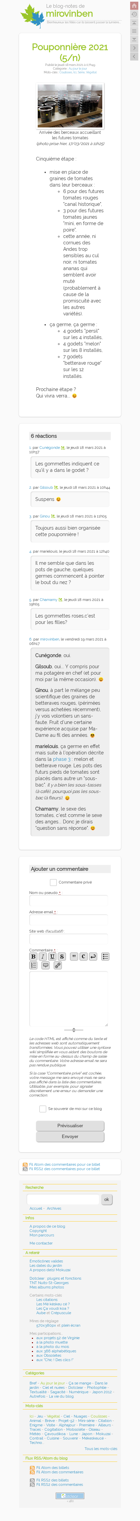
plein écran (71, 1325)
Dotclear (75, 1387)
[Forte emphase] (33, 956)
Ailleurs (104, 1425)
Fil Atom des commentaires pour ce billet (64, 1164)
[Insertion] (52, 956)
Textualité (38, 1392)
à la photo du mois (52, 1347)
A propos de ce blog (47, 1226)
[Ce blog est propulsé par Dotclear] (70, 1496)
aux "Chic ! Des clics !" (54, 1360)
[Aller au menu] (134, 31)
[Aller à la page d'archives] (134, 14)
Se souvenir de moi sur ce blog (75, 1109)
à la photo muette (52, 1342)
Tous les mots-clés (101, 1449)
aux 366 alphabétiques (56, 1351)
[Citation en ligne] (74, 956)
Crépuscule (61, 1313)
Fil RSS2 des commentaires (59, 1484)
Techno (36, 1443)
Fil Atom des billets (52, 1468)
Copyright (38, 1231)
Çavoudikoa (55, 1434)
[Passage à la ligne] (93, 956)
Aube (41, 1313)
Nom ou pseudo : (46, 893)
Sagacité (57, 1392)
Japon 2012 (102, 1392)
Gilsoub (46, 487)
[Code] (84, 956)
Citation (104, 1421)
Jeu (40, 1416)
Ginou (45, 516)
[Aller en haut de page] (134, 23)
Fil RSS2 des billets (52, 1480)
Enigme (36, 1425)
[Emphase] (43, 956)
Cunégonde (49, 447)
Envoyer (70, 1136)
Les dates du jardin (46, 1265)
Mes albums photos (47, 1287)
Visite (50, 1425)
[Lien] (58, 965)
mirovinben (49, 639)
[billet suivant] (134, 56)
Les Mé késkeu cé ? (53, 1304)
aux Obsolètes (48, 1355)
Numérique (78, 1392)
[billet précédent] (134, 48)
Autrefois (37, 1396)
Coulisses (65, 72)
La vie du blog (61, 1396)
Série (81, 72)
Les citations (46, 1300)
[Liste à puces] (105, 956)
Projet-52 (66, 1421)
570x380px (46, 1325)
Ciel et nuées (53, 1387)
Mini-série (86, 1421)
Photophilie (96, 1387)
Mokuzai (103, 1434)
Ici (74, 72)
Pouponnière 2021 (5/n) (70, 52)
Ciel (67, 1416)
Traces (35, 1429)
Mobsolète (75, 1429)
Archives (54, 1208)
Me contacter (41, 1243)
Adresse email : (43, 912)
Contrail (36, 1438)
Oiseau (94, 1429)
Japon (87, 1434)
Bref (33, 1383)
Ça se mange (80, 1383)
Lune (73, 1434)
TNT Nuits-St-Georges (49, 1283)
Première (86, 1425)
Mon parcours (42, 1235)
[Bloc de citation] (45, 965)
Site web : (47, 931)
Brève (50, 1421)
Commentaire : (43, 950)
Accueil (36, 1208)
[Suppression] (62, 956)
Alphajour (67, 1425)
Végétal (91, 72)
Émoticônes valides (46, 1261)
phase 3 (61, 759)
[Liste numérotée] (33, 965)
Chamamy (48, 600)
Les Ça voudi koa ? (52, 1308)
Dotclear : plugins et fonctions (55, 1278)
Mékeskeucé (93, 1438)
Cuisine (53, 1438)
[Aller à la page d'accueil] (134, 6)
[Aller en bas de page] (134, 39)
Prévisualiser (70, 1125)
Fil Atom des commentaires (59, 1472)
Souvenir (70, 1438)
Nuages (80, 1416)
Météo (35, 1434)
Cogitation (54, 1429)
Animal (35, 1421)
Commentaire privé (75, 882)
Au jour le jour (78, 68)
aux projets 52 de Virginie (58, 1338)
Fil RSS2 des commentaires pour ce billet (64, 1169)
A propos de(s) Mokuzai (50, 1270)
